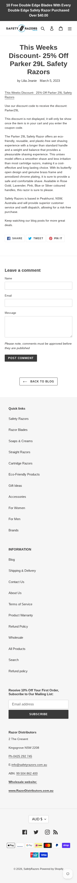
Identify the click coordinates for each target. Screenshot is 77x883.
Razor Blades (18, 430)
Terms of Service (20, 604)
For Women (17, 508)
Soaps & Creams (21, 441)
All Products (17, 649)
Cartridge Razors (21, 463)
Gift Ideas (15, 485)
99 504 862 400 (27, 773)
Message (10, 312)
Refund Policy (18, 626)
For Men (14, 519)
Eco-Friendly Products (24, 474)
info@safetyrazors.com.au (29, 764)
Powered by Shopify (51, 868)
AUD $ (37, 819)
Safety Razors (19, 418)
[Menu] (69, 28)
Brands (14, 530)
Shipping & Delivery (22, 570)
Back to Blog (41, 381)
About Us (15, 593)
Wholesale (16, 637)
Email (8, 295)
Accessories (17, 496)
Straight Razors (19, 452)
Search (14, 660)
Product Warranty (21, 615)
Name (8, 278)
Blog (12, 559)
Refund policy (18, 671)
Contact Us (16, 582)
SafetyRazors (31, 868)
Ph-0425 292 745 (20, 756)
